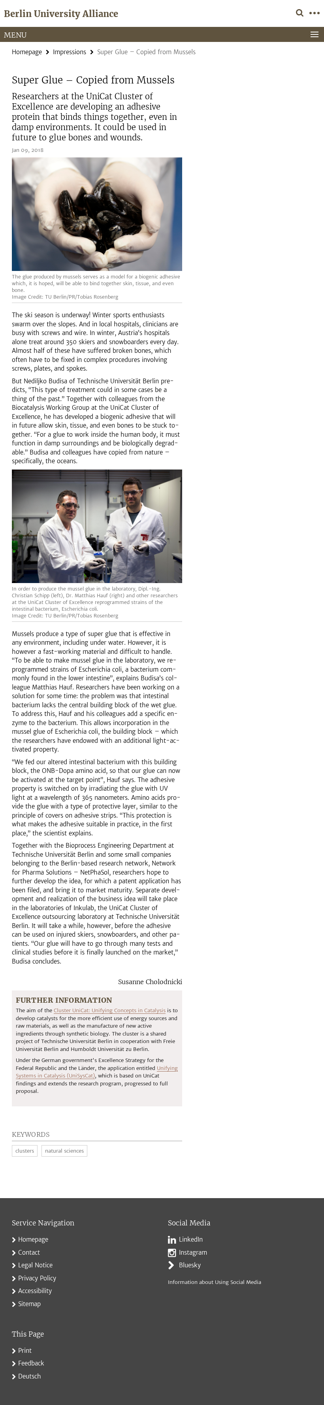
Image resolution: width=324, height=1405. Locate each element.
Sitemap (29, 1304)
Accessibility (35, 1291)
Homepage (27, 52)
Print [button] (25, 1350)
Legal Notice (35, 1265)
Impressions (69, 52)
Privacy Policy (37, 1278)
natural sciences (64, 1150)
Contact (29, 1252)
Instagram (193, 1252)
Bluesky (190, 1265)
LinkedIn (191, 1239)
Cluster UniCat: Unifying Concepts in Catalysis (110, 1010)
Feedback (31, 1363)
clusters (24, 1150)
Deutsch (29, 1376)
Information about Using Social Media (214, 1282)
